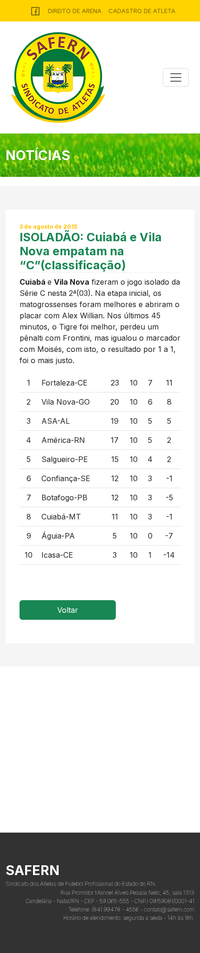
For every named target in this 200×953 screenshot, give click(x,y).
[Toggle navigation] (176, 77)
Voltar (67, 610)
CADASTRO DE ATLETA (141, 10)
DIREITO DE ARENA (74, 10)
